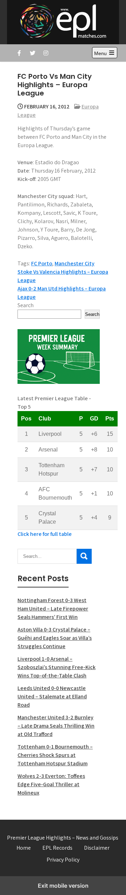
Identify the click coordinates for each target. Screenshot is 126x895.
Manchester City (74, 263)
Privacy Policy (63, 859)
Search (26, 305)
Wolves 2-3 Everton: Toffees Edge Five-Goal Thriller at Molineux (51, 784)
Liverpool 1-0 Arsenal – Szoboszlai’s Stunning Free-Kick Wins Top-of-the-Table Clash (57, 667)
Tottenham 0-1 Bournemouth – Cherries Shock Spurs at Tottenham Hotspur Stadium (55, 755)
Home (23, 847)
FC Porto (41, 263)
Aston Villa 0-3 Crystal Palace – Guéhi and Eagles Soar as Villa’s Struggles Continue (55, 638)
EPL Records (57, 847)
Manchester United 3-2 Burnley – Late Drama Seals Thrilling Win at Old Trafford (56, 726)
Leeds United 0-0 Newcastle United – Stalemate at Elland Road (52, 696)
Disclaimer (97, 847)
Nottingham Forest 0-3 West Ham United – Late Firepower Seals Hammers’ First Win (53, 609)
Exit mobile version (63, 885)
